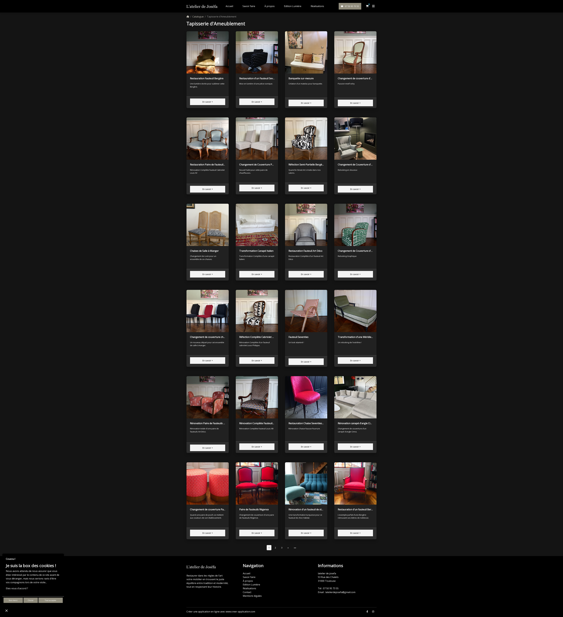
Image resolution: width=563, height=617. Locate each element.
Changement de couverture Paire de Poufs (213, 509)
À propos (269, 6)
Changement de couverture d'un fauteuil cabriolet (365, 78)
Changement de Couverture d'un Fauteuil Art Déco (365, 250)
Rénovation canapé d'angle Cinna (356, 423)
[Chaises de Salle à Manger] (207, 225)
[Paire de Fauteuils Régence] (257, 483)
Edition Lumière (292, 6)
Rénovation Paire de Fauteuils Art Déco (211, 423)
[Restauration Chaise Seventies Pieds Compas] (306, 397)
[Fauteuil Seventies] (306, 311)
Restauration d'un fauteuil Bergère (357, 509)
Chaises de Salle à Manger (204, 250)
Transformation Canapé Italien (256, 250)
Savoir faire (249, 6)
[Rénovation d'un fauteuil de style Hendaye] (306, 483)
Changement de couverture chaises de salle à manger (219, 337)
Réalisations (317, 6)
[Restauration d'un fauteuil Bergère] (355, 483)
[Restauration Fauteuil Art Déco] (306, 225)
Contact (247, 592)
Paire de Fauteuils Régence (254, 509)
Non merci (13, 600)
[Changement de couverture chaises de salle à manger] (207, 311)
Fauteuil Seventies (298, 337)
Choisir (31, 600)
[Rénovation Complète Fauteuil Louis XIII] (257, 397)
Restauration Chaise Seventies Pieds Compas (313, 423)
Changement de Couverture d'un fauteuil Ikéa (363, 164)
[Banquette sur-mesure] (306, 52)
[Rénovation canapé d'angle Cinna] (355, 397)
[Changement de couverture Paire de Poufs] (207, 483)
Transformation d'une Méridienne (356, 337)
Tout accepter (50, 600)
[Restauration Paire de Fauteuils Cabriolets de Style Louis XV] (207, 138)
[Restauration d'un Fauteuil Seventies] (257, 52)
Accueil (229, 6)
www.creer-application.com (240, 611)
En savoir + (207, 101)
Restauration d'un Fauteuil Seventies (259, 78)
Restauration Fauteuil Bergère (206, 78)
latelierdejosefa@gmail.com (340, 592)
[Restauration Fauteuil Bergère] (207, 52)
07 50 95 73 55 (351, 6)
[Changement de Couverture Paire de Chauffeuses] (257, 138)
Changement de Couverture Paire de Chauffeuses (266, 164)
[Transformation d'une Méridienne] (355, 311)
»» (295, 547)
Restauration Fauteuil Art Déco (305, 250)
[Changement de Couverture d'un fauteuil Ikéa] (355, 138)
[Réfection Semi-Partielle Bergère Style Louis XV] (306, 138)
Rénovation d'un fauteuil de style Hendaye (312, 509)
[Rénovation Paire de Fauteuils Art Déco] (207, 397)
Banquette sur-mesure (301, 78)
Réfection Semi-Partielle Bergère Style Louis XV (314, 164)
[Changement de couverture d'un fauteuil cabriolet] (355, 52)
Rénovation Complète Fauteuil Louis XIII (261, 423)
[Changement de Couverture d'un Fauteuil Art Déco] (355, 225)
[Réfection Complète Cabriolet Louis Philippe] (257, 311)
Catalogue (198, 16)
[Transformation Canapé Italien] (257, 225)
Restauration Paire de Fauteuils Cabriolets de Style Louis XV (222, 164)
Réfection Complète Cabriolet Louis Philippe (263, 337)
